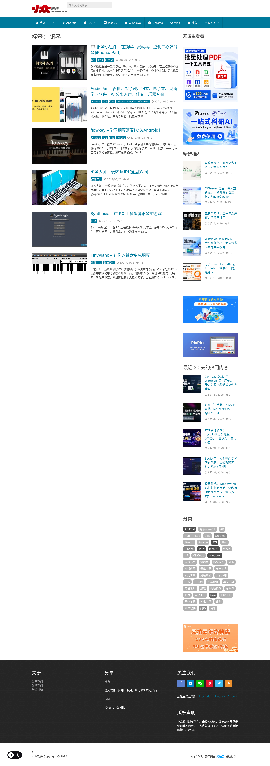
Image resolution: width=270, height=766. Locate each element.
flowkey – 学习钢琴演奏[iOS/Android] (125, 130)
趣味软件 (109, 262)
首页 (42, 23)
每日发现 (190, 588)
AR (222, 529)
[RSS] (228, 683)
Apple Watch (207, 529)
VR (186, 555)
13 (122, 220)
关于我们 (37, 681)
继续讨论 (37, 690)
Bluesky (220, 696)
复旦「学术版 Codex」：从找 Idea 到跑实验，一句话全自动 (221, 409)
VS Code (198, 555)
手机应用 (221, 575)
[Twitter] (219, 683)
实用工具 (190, 575)
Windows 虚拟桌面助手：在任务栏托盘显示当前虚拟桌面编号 (221, 243)
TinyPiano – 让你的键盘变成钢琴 (120, 255)
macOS (112, 23)
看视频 (230, 588)
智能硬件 (213, 582)
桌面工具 (228, 582)
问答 (203, 608)
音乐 (213, 608)
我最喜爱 (205, 575)
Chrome (157, 23)
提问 (107, 699)
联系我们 (37, 685)
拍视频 (199, 582)
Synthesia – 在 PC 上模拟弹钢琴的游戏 (126, 213)
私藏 (187, 595)
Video (227, 549)
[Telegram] (190, 683)
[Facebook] (181, 683)
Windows (134, 23)
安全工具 (221, 568)
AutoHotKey (192, 535)
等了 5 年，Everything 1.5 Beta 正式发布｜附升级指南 (221, 268)
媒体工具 (96, 179)
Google (203, 542)
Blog (207, 535)
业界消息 (190, 562)
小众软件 (37, 756)
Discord (233, 696)
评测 (218, 601)
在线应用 (190, 568)
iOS (89, 23)
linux (201, 549)
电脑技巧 (215, 588)
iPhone (109, 59)
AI (54, 23)
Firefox (189, 542)
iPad (100, 59)
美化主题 (205, 601)
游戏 (93, 220)
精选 (194, 23)
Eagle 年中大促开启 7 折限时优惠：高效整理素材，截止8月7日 (221, 463)
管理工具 (200, 595)
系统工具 (225, 595)
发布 (107, 681)
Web (177, 23)
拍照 (187, 582)
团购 (231, 562)
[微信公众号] (200, 683)
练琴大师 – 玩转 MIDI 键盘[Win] (119, 171)
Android (71, 23)
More (211, 23)
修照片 (204, 562)
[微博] (209, 683)
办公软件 (218, 562)
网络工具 (190, 601)
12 (141, 262)
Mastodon (205, 696)
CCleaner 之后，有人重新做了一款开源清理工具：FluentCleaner (220, 192)
